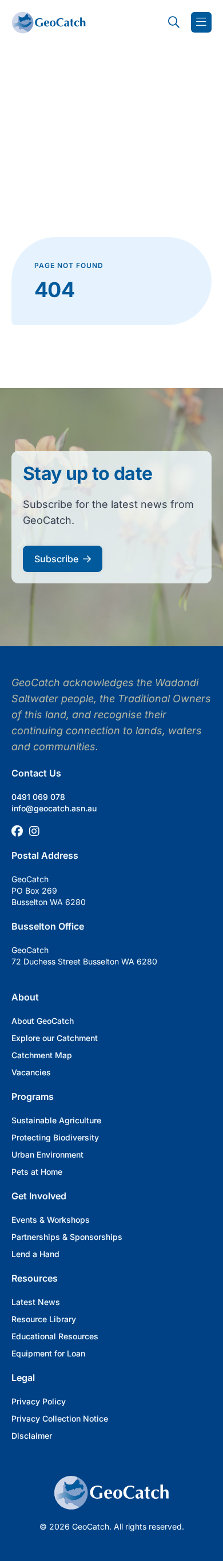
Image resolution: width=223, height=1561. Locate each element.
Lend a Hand (35, 1254)
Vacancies (31, 1072)
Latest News (35, 1302)
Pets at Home (36, 1171)
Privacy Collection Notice (59, 1418)
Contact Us (36, 773)
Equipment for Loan (48, 1353)
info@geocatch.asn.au (54, 808)
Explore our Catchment (54, 1038)
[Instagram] (34, 831)
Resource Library (43, 1319)
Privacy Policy (38, 1401)
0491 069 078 (38, 797)
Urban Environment (47, 1154)
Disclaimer (31, 1435)
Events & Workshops (50, 1219)
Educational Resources (54, 1336)
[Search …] (174, 22)
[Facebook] (17, 831)
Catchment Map (41, 1055)
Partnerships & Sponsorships (66, 1237)
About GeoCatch (42, 1021)
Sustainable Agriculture (56, 1120)
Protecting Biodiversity (55, 1137)
